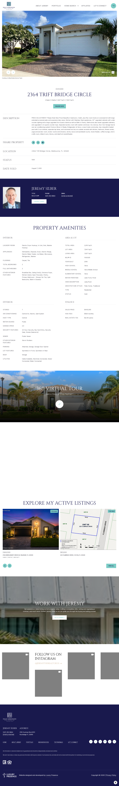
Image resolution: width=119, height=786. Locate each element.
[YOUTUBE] (105, 741)
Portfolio (56, 6)
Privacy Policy (111, 775)
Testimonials (58, 742)
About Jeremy (42, 6)
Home (4, 742)
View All (111, 566)
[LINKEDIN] (100, 741)
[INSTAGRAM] (95, 741)
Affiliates (85, 6)
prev (8, 72)
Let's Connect (73, 742)
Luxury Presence (52, 775)
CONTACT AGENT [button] (39, 201)
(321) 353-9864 (50, 196)
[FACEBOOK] (91, 741)
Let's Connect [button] (59, 617)
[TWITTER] (109, 741)
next (13, 72)
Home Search (70, 6)
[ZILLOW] (114, 741)
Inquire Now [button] (59, 106)
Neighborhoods (43, 742)
